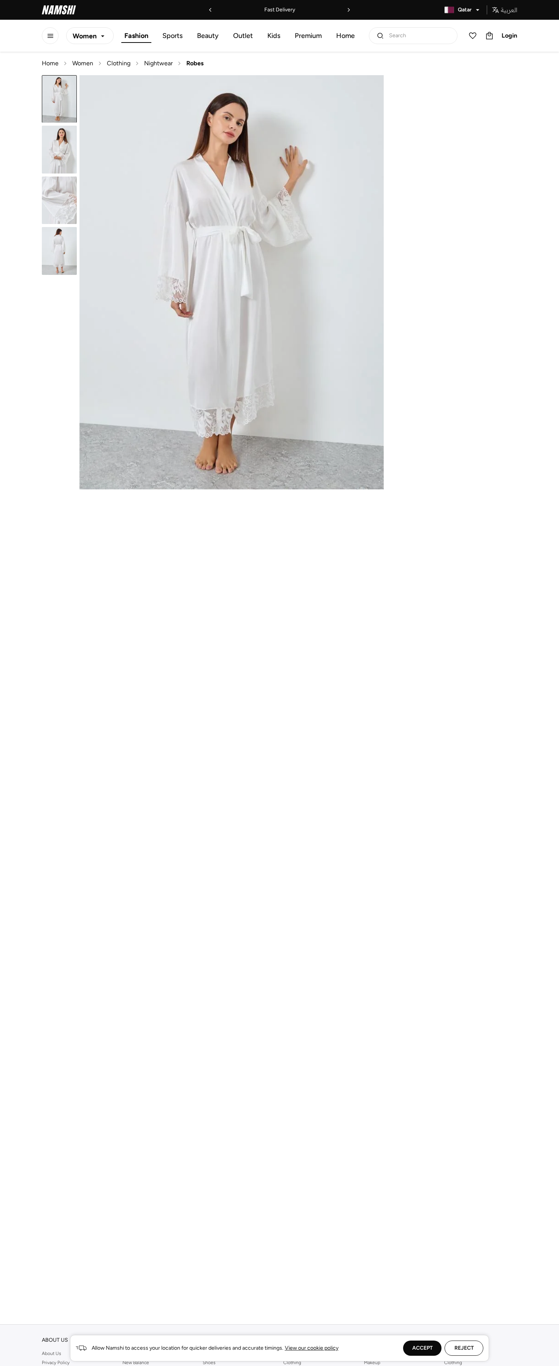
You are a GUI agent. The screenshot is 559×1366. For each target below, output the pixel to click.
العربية (509, 10)
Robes (194, 63)
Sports (172, 36)
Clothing (118, 63)
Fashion (136, 36)
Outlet (243, 36)
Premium (308, 36)
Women (82, 63)
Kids (273, 36)
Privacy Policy (56, 1362)
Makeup (372, 1362)
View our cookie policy (311, 1348)
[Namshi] (59, 9)
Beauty (208, 36)
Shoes (209, 1362)
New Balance (135, 1362)
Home (345, 36)
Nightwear (158, 63)
